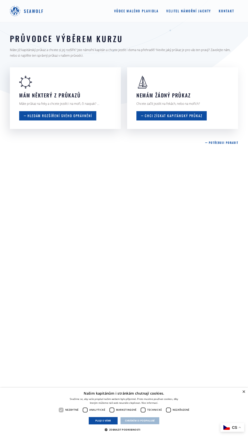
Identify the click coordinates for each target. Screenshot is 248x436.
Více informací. (149, 402)
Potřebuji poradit (223, 143)
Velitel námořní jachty (188, 11)
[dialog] (124, 412)
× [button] (243, 391)
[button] (124, 429)
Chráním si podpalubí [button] (140, 420)
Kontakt (226, 11)
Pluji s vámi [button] (103, 420)
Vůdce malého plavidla (136, 11)
